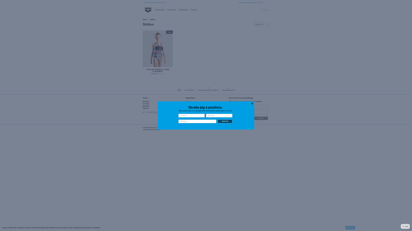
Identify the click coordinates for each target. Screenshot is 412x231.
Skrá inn (225, 121)
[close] (252, 103)
